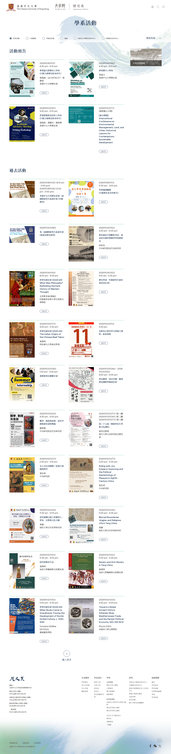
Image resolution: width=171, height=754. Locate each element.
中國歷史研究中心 (135, 685)
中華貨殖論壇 (156, 691)
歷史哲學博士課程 (113, 710)
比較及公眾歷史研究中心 (138, 682)
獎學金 (109, 718)
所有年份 (150, 38)
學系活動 (155, 688)
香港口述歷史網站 (135, 694)
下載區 (109, 725)
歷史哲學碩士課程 (113, 707)
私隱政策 (26, 743)
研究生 (96, 691)
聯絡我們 (84, 691)
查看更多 (44, 93)
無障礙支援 (13, 743)
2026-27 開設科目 (114, 715)
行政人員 (97, 685)
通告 (153, 682)
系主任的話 (85, 685)
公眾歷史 (110, 688)
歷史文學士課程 (112, 685)
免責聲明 (37, 743)
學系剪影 (155, 697)
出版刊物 (132, 697)
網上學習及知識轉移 (136, 703)
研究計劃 (132, 700)
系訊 (153, 694)
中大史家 (84, 688)
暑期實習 (110, 722)
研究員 (96, 688)
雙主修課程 (111, 691)
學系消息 (155, 685)
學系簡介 (84, 682)
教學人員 (97, 682)
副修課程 (110, 694)
